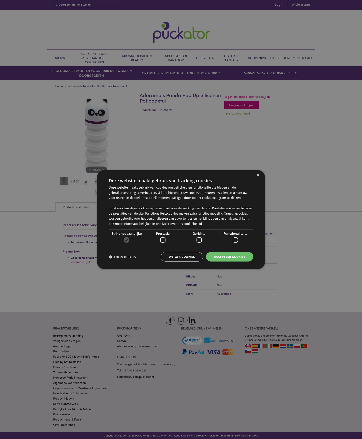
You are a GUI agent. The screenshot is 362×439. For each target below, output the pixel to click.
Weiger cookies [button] (182, 257)
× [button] (258, 175)
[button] (122, 257)
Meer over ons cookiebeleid (182, 223)
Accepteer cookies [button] (229, 257)
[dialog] (181, 219)
